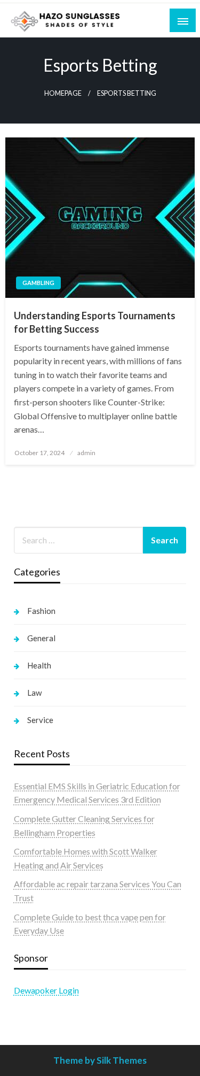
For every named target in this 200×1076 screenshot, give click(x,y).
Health (39, 665)
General (41, 638)
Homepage (63, 93)
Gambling (38, 282)
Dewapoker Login (46, 990)
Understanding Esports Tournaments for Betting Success (94, 322)
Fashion (41, 611)
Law (34, 692)
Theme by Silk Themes (100, 1060)
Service (40, 720)
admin (86, 453)
